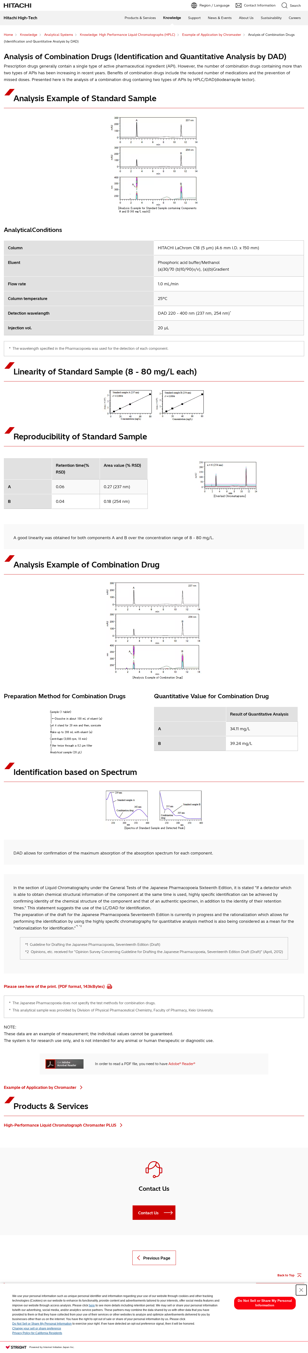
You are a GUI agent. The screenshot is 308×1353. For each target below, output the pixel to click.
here (92, 1305)
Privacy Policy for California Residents (37, 1333)
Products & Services (140, 18)
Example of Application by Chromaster (40, 1087)
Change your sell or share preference (36, 1328)
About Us (246, 18)
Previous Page (156, 1258)
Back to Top (286, 1275)
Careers (295, 18)
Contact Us (148, 1212)
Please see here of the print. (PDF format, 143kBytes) (55, 986)
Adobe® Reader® (181, 1064)
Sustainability (271, 18)
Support (194, 18)
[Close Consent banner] (301, 1290)
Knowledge (172, 18)
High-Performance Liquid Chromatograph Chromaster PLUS (60, 1125)
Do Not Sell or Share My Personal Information (42, 1323)
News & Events (220, 18)
